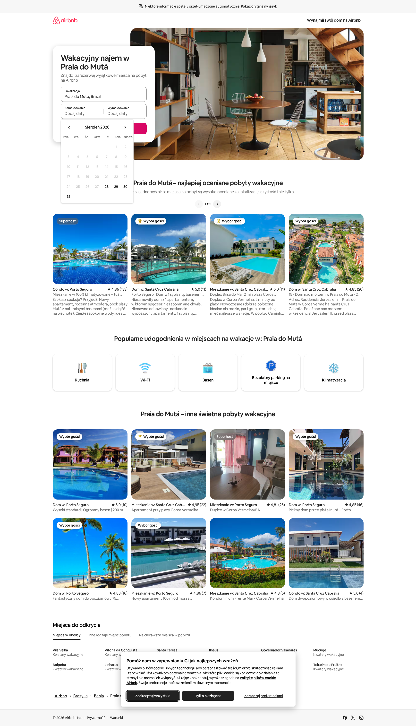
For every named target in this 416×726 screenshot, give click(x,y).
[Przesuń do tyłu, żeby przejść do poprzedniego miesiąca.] (69, 127)
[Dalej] (217, 204)
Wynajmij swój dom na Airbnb (334, 20)
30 (125, 186)
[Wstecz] (199, 204)
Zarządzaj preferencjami (263, 696)
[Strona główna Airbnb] (65, 20)
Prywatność (96, 718)
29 (116, 186)
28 (107, 186)
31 (68, 196)
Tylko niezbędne (208, 696)
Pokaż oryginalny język (259, 6)
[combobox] (104, 96)
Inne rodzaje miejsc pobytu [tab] (109, 635)
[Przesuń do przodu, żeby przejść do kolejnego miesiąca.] (125, 127)
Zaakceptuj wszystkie (152, 696)
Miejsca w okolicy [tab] (67, 635)
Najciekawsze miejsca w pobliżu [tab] (164, 635)
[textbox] (82, 113)
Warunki (116, 718)
